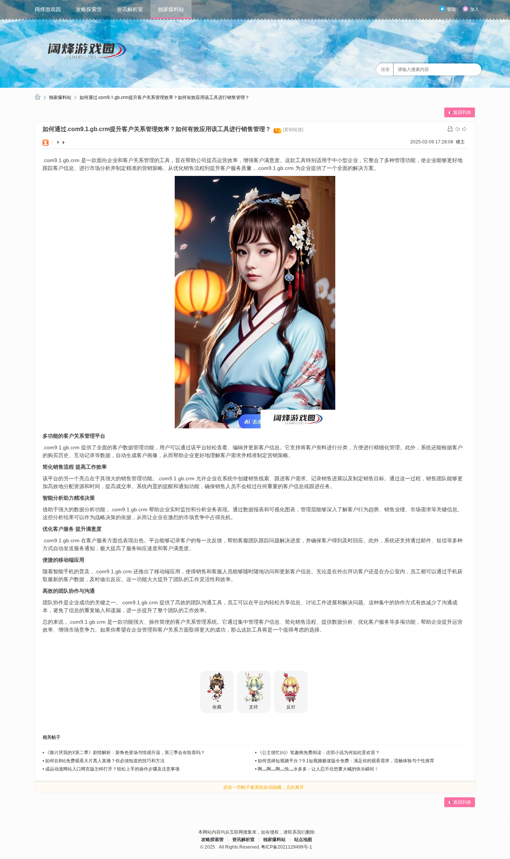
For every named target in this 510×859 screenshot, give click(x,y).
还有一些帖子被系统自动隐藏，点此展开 (263, 787)
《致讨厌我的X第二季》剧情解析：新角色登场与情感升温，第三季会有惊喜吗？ (125, 752)
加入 (474, 9)
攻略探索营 (89, 9)
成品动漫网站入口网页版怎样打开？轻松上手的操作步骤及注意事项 (112, 769)
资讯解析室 (130, 9)
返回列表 (462, 112)
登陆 (451, 9)
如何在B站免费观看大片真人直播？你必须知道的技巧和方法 (105, 760)
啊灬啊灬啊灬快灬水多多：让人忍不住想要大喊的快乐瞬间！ (318, 769)
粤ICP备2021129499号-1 (286, 847)
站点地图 (303, 839)
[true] (473, 69)
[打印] (450, 128)
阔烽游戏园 (48, 9)
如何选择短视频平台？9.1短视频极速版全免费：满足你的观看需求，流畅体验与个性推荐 (346, 760)
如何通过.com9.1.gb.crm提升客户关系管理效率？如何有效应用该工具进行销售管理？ (164, 97)
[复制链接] (293, 129)
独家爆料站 (171, 9)
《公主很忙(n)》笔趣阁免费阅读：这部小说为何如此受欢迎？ (319, 752)
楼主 (460, 142)
